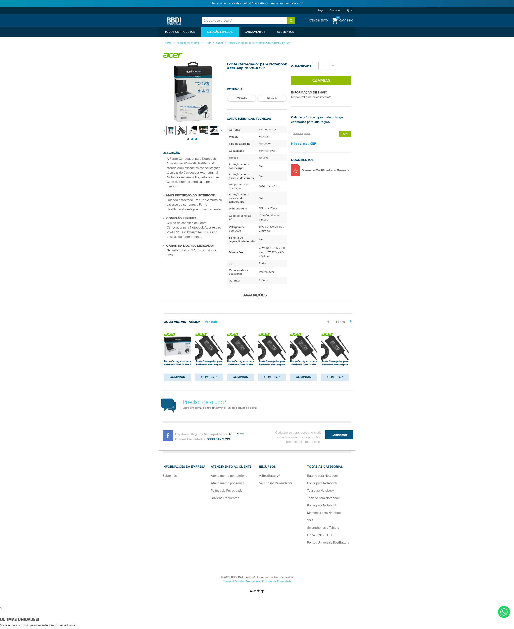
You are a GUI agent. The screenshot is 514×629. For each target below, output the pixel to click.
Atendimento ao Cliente (231, 467)
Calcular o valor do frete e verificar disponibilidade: (315, 134)
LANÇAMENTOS (255, 32)
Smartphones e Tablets (323, 528)
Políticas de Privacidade (276, 581)
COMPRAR (177, 377)
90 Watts (272, 98)
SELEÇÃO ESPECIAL (220, 32)
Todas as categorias (325, 467)
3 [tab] (196, 139)
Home (168, 42)
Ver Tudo (211, 322)
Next (221, 130)
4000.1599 (236, 434)
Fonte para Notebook (322, 483)
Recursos (267, 467)
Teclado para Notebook (323, 498)
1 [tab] (188, 139)
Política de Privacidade (227, 491)
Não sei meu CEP (303, 144)
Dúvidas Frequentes (225, 498)
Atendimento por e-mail (227, 483)
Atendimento (318, 20)
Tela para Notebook (320, 491)
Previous (164, 130)
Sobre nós (170, 476)
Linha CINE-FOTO (319, 535)
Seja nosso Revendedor (275, 483)
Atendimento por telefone (229, 476)
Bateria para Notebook (323, 476)
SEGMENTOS (285, 32)
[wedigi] (257, 591)
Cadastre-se (335, 10)
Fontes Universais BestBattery (328, 543)
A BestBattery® (269, 476)
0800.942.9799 (218, 439)
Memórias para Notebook (324, 513)
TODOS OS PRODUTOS (180, 32)
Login (320, 10)
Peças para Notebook (322, 505)
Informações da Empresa (184, 467)
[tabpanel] (171, 128)
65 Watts (242, 98)
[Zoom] (171, 130)
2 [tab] (192, 139)
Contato (228, 581)
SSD (310, 520)
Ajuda (349, 10)
